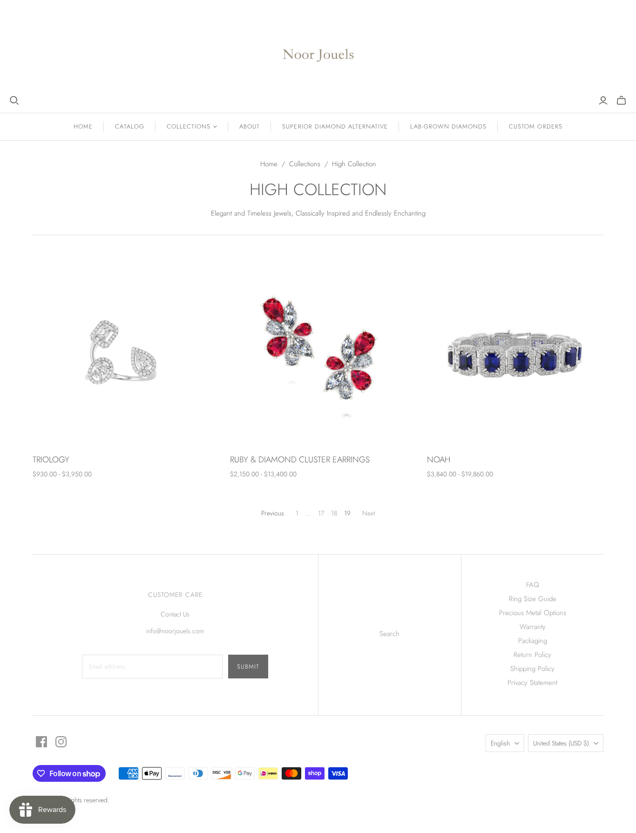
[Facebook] (41, 741)
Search (389, 634)
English (500, 743)
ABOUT (249, 126)
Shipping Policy (532, 669)
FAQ (532, 585)
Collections (304, 164)
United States (561, 743)
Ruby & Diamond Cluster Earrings (300, 460)
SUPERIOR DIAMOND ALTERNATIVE (335, 126)
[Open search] (14, 100)
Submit (248, 666)
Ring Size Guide (532, 599)
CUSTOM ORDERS (535, 126)
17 (321, 513)
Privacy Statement (532, 682)
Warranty (533, 627)
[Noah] (515, 356)
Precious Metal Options (532, 613)
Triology (51, 460)
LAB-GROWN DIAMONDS (448, 126)
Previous (272, 513)
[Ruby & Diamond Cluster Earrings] (318, 356)
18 (334, 513)
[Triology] (121, 356)
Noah (438, 460)
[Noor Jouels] (318, 48)
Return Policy (532, 655)
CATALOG (129, 126)
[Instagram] (61, 741)
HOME (83, 126)
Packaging (532, 641)
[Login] (603, 100)
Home (268, 164)
